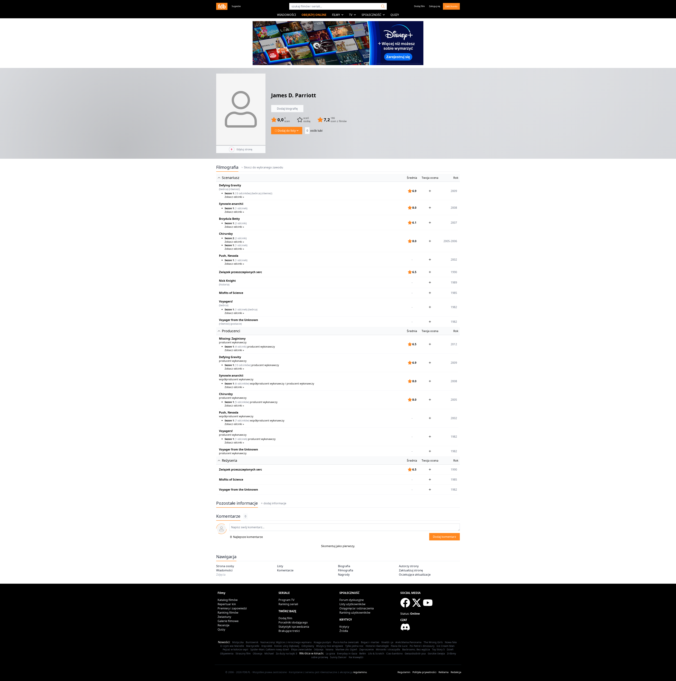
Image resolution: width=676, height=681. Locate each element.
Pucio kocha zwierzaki (346, 642)
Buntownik (252, 642)
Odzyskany (307, 646)
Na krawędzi (356, 657)
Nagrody (344, 574)
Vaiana (329, 649)
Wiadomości (286, 15)
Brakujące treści (289, 631)
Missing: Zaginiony (232, 338)
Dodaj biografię (287, 109)
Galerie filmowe (228, 621)
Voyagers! (226, 301)
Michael (269, 653)
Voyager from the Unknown (238, 320)
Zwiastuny (224, 617)
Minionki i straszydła (388, 649)
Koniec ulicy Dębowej (286, 646)
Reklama (444, 672)
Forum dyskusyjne (351, 600)
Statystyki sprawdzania (293, 627)
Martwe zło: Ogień (346, 649)
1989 (454, 282)
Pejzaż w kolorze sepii (235, 649)
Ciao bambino (394, 653)
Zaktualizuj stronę (411, 570)
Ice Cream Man (446, 646)
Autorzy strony (409, 566)
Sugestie (236, 6)
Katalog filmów (228, 600)
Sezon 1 (229, 193)
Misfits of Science (231, 293)
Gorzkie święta (436, 653)
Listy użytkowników (352, 604)
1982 (454, 322)
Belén (362, 653)
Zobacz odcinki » (234, 196)
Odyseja (318, 649)
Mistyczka (238, 642)
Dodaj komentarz (444, 537)
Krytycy (344, 627)
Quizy (394, 15)
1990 (454, 272)
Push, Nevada (228, 256)
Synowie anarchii (231, 204)
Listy (280, 566)
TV (350, 15)
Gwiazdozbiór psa (415, 653)
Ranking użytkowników (354, 612)
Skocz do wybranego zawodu (263, 167)
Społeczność (371, 15)
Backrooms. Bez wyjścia (416, 649)
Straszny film (243, 653)
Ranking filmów (228, 612)
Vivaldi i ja (387, 642)
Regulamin (404, 672)
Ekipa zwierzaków (301, 649)
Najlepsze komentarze (248, 537)
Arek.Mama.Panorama (408, 642)
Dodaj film (419, 6)
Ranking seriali (288, 604)
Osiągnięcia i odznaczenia (356, 608)
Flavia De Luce (399, 646)
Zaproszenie (366, 649)
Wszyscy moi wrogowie (329, 646)
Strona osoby (225, 566)
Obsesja (257, 653)
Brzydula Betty (229, 219)
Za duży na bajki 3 (286, 653)
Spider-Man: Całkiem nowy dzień (269, 649)
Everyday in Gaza (347, 653)
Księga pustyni (322, 642)
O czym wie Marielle (232, 646)
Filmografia (227, 167)
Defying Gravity (230, 185)
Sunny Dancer (338, 657)
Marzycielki (252, 646)
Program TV (286, 600)
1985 (454, 293)
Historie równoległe (377, 646)
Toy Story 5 (438, 649)
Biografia (344, 566)
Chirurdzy (226, 234)
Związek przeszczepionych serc (240, 272)
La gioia (330, 653)
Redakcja (456, 672)
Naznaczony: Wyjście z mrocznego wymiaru (286, 642)
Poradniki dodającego (293, 622)
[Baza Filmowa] (221, 6)
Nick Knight (227, 281)
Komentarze (285, 570)
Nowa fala (451, 642)
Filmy (336, 15)
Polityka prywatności (424, 672)
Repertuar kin (227, 604)
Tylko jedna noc (354, 646)
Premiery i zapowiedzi (232, 608)
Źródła (343, 631)
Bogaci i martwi (370, 642)
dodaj (275, 503)
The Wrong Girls (433, 642)
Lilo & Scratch (376, 653)
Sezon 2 (229, 238)
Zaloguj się (434, 6)
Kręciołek (266, 646)
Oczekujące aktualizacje (415, 574)
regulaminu (360, 672)
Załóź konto (451, 6)
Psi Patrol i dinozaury (422, 646)
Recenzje (223, 625)
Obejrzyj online (314, 15)
